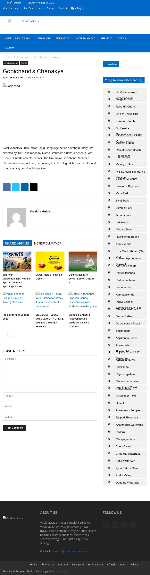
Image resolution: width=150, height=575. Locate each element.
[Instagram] (131, 13)
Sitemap (51, 8)
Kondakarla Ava (125, 359)
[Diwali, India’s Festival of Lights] (50, 261)
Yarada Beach (124, 229)
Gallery (9, 47)
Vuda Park (122, 193)
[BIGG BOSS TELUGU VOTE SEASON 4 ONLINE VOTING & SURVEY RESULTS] (50, 302)
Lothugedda (123, 287)
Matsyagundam (125, 439)
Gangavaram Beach (128, 323)
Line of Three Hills (127, 113)
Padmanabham (125, 280)
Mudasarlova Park (127, 309)
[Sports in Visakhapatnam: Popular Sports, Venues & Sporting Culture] (17, 261)
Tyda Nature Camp (127, 468)
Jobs (41, 8)
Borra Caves (123, 446)
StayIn (122, 38)
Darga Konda (124, 99)
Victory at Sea (124, 164)
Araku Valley (123, 475)
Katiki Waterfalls (125, 460)
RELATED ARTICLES (17, 243)
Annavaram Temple (128, 410)
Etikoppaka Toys (126, 395)
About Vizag (22, 38)
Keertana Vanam (126, 265)
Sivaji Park (122, 200)
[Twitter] (138, 13)
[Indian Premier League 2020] (17, 302)
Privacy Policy (60, 571)
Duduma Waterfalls (127, 482)
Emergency (62, 38)
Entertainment (85, 38)
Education (43, 38)
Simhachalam (124, 316)
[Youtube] (144, 13)
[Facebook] (125, 13)
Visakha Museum (126, 178)
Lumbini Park (124, 207)
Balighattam (123, 330)
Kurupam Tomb (125, 121)
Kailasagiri (122, 222)
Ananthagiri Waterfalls (129, 424)
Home (7, 38)
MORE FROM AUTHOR (47, 243)
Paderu (120, 431)
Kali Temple (123, 157)
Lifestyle (106, 38)
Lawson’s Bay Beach (128, 186)
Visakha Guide (14, 77)
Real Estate (29, 8)
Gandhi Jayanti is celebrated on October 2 (82, 278)
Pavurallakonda (125, 272)
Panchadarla (123, 388)
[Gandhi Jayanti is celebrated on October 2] (83, 261)
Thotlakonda (123, 243)
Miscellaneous (10, 8)
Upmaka (121, 403)
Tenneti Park (123, 215)
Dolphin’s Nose (125, 142)
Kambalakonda (125, 294)
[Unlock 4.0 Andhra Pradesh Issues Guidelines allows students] (83, 302)
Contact (63, 8)
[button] (142, 38)
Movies (24, 63)
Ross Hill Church (126, 106)
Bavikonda (122, 366)
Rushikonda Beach (127, 236)
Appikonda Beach (127, 337)
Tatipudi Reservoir (127, 417)
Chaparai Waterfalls (128, 453)
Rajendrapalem (125, 374)
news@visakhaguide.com (71, 551)
